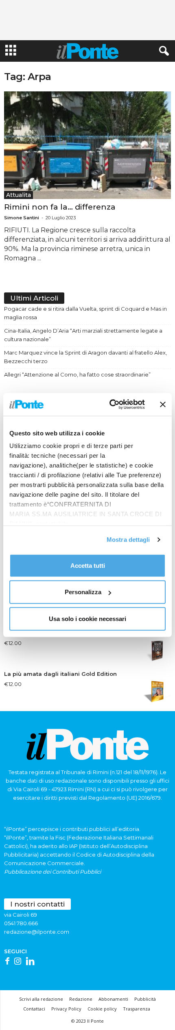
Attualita (18, 195)
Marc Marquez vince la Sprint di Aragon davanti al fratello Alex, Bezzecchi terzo (85, 356)
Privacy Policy (66, 1009)
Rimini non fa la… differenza (60, 207)
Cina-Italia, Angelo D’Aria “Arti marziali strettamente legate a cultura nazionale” (83, 334)
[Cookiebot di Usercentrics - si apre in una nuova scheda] (110, 404)
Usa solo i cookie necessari (87, 618)
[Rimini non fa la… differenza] (87, 145)
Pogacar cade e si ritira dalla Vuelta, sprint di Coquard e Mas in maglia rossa (85, 312)
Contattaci (34, 1009)
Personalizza (83, 592)
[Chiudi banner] (163, 404)
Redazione (80, 999)
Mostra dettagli (128, 539)
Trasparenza (136, 1009)
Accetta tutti (87, 565)
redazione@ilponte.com (36, 931)
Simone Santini (21, 218)
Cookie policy (102, 1009)
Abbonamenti (113, 999)
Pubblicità (145, 999)
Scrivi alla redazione (41, 999)
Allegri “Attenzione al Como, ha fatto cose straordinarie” (77, 374)
